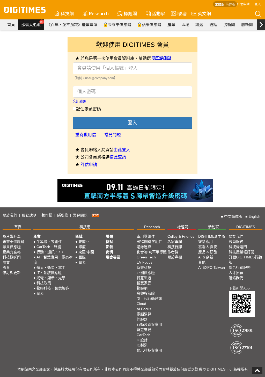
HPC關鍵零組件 (149, 242)
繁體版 (219, 4)
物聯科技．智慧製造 (52, 288)
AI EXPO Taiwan (211, 267)
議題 (199, 24)
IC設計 (142, 340)
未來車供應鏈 (119, 24)
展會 (6, 262)
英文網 (204, 13)
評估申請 (243, 4)
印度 (82, 247)
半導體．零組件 (49, 242)
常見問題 (112, 135)
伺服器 (142, 319)
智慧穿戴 (144, 330)
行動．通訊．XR (49, 252)
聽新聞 (247, 24)
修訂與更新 (12, 273)
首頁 (11, 24)
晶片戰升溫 (12, 236)
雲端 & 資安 (207, 247)
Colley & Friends (180, 236)
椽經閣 (130, 13)
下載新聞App (239, 288)
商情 (109, 252)
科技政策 (43, 283)
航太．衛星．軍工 (50, 267)
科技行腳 (174, 247)
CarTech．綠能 (48, 247)
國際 (82, 257)
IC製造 (142, 345)
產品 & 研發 (207, 252)
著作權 (46, 215)
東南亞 (83, 242)
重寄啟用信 (85, 135)
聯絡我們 (236, 278)
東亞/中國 (86, 252)
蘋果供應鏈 (151, 24)
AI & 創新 (205, 257)
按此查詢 (117, 157)
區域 (185, 24)
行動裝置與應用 (149, 324)
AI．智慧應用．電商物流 (52, 259)
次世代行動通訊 (149, 298)
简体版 (230, 4)
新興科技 (144, 267)
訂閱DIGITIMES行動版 (245, 259)
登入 (258, 4)
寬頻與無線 (146, 293)
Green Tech (146, 257)
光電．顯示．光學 (50, 278)
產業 (171, 24)
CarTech (143, 335)
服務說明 (29, 215)
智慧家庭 (144, 283)
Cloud (141, 304)
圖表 (40, 293)
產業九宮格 (12, 252)
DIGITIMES (245, 227)
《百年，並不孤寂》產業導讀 (72, 24)
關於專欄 (174, 257)
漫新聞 (229, 24)
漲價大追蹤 (32, 23)
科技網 (67, 13)
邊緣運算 (144, 247)
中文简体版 (233, 216)
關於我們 (10, 215)
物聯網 (142, 288)
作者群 (172, 252)
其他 (201, 262)
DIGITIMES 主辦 (211, 236)
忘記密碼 (79, 101)
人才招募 (236, 273)
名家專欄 (174, 242)
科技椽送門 (12, 257)
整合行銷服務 (240, 267)
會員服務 (236, 242)
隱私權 (62, 215)
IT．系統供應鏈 (49, 273)
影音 (180, 13)
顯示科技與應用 (149, 350)
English (254, 216)
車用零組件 (146, 236)
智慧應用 (205, 242)
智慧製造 (144, 278)
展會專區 (113, 257)
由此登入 (122, 150)
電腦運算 (144, 314)
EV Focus (144, 262)
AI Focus (144, 309)
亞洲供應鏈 (146, 273)
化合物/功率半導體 (152, 252)
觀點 (213, 24)
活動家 (158, 13)
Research (99, 13)
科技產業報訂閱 (241, 252)
